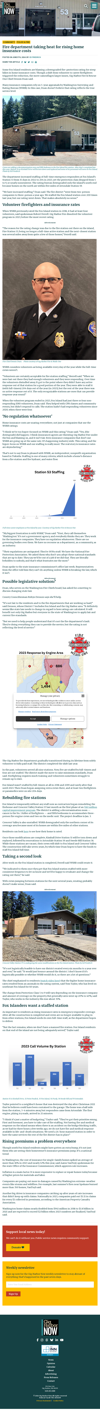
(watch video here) (50, 980)
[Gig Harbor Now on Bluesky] (51, 1340)
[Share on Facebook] (22, 62)
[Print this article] (36, 62)
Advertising (51, 1374)
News (51, 1360)
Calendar (50, 1367)
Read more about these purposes (44, 711)
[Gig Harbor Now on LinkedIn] (56, 1340)
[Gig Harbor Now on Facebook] (38, 1340)
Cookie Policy (42, 724)
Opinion (51, 1363)
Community (9, 42)
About (51, 1370)
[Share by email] (32, 62)
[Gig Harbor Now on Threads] (46, 1340)
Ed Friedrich (35, 57)
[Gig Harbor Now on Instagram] (42, 1340)
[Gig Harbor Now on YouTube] (61, 1340)
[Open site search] (86, 6)
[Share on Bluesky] (25, 62)
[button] (83, 696)
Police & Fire (23, 42)
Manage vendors (24, 711)
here (26, 831)
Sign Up (13, 1294)
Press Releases (51, 1377)
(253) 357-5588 (50, 1391)
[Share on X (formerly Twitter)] (29, 62)
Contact (51, 1381)
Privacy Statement (55, 724)
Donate (17, 1247)
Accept (33, 719)
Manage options (67, 719)
